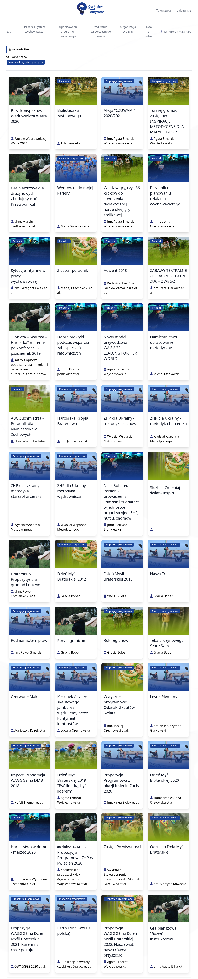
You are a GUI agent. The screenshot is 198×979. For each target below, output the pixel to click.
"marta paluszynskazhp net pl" (25, 62)
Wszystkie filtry (20, 49)
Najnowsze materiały (177, 31)
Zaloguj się (184, 10)
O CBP (11, 31)
